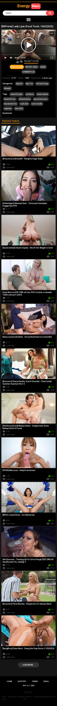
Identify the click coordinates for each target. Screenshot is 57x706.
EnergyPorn (12, 697)
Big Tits (29, 84)
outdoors (29, 94)
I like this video (17, 61)
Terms (35, 681)
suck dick (24, 104)
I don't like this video (21, 61)
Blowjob (7, 88)
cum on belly (37, 104)
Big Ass (19, 84)
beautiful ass (9, 99)
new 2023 (19, 109)
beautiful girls (17, 94)
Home (9, 681)
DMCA (46, 681)
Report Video (32, 67)
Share (43, 67)
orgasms (7, 109)
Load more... (28, 665)
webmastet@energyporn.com (45, 697)
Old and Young (42, 84)
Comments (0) (29, 72)
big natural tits (10, 104)
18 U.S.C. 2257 (29, 685)
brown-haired (42, 94)
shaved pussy (24, 99)
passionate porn (40, 99)
